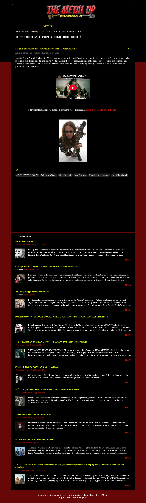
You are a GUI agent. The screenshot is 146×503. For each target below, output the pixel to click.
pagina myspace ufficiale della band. (101, 110)
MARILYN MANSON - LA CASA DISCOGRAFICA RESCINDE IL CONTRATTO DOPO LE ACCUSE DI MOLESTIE (61, 317)
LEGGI (128, 260)
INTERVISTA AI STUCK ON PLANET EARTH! (34, 439)
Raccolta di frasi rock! (24, 241)
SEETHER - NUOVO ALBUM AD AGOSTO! (33, 414)
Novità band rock (119, 175)
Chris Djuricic (65, 175)
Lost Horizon (80, 175)
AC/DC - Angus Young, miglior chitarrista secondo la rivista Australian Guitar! (47, 389)
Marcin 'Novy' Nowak (99, 175)
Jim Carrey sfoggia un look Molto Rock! (32, 292)
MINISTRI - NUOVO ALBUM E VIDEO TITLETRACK (37, 367)
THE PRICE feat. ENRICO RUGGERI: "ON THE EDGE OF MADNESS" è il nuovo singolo (52, 342)
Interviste (48, 26)
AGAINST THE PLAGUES (27, 175)
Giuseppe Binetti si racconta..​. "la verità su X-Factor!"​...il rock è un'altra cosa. (47, 266)
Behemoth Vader (48, 175)
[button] (129, 48)
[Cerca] (133, 6)
